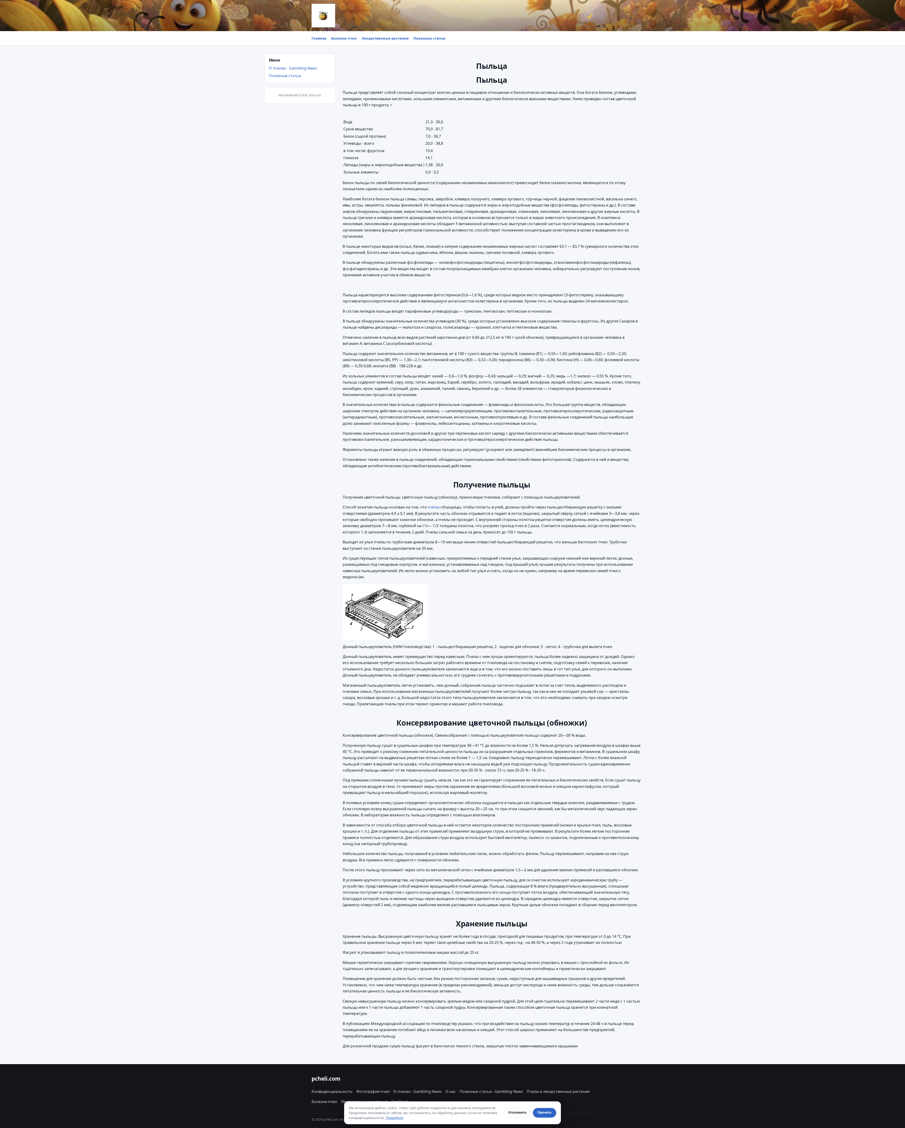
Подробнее (394, 1118)
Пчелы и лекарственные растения (558, 1091)
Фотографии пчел (373, 1091)
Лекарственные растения (385, 38)
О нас (450, 1091)
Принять (544, 1112)
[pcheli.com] (323, 15)
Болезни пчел (344, 38)
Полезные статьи (429, 38)
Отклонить (517, 1112)
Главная (319, 38)
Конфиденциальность (332, 1091)
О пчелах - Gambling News (293, 68)
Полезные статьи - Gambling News (491, 1091)
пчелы (434, 507)
